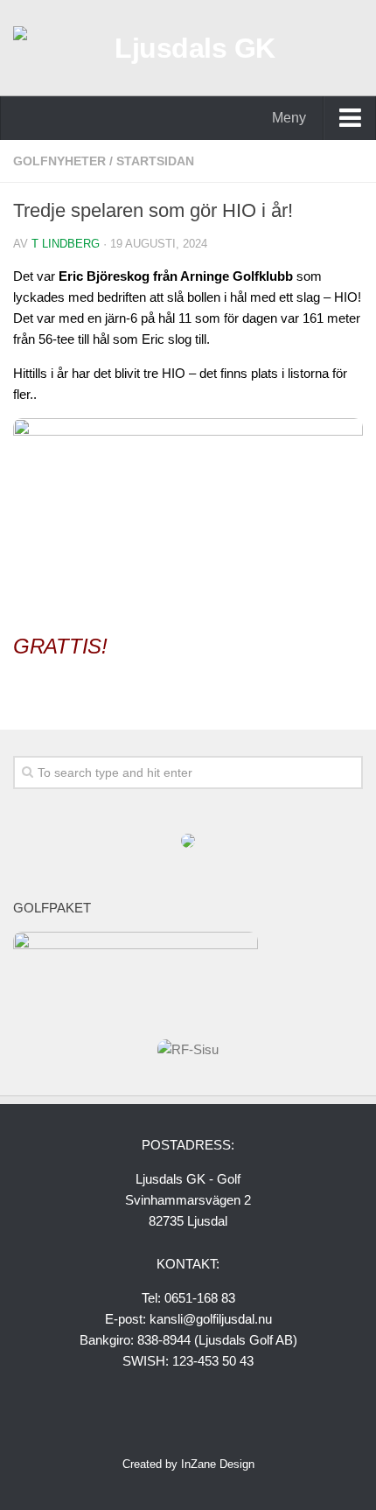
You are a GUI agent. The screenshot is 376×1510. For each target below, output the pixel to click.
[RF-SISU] (188, 1049)
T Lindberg (65, 243)
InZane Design (217, 1464)
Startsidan (155, 161)
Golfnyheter (59, 161)
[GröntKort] (188, 842)
